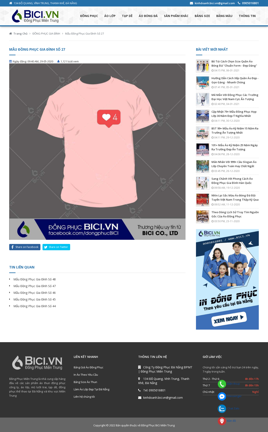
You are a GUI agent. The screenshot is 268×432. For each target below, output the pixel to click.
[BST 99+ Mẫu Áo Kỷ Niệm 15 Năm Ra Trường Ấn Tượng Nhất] (202, 133)
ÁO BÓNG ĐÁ (148, 16)
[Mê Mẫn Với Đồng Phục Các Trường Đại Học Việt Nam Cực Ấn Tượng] (202, 99)
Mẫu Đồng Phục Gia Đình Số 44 (34, 306)
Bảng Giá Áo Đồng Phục (88, 367)
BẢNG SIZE (202, 16)
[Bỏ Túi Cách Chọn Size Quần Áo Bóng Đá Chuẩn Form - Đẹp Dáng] (202, 66)
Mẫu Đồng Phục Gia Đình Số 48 (34, 279)
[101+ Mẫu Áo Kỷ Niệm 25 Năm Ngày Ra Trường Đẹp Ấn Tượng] (202, 149)
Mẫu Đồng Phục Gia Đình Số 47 (34, 286)
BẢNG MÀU (224, 16)
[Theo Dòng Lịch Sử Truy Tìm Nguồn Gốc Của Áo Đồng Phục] (202, 216)
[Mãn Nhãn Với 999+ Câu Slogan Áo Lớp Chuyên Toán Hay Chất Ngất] (202, 166)
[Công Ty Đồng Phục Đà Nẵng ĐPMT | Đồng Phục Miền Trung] (39, 16)
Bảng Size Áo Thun (85, 382)
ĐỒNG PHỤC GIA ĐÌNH (46, 33)
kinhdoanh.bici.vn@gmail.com (215, 3)
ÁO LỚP (110, 16)
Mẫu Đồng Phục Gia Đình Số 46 (34, 293)
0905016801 (250, 3)
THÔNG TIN (247, 16)
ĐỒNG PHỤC (89, 16)
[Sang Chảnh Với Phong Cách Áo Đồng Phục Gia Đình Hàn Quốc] (202, 183)
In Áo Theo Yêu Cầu (86, 375)
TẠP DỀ (127, 16)
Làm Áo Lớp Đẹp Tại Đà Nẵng (91, 389)
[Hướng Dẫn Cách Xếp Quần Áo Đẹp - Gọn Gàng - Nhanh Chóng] (202, 82)
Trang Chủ (20, 33)
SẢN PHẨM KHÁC (176, 16)
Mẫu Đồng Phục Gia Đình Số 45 (34, 299)
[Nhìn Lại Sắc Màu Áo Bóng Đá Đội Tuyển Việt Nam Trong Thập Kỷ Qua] (202, 200)
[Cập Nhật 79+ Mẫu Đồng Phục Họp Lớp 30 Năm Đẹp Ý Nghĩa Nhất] (202, 116)
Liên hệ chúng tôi (84, 396)
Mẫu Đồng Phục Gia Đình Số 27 (84, 33)
